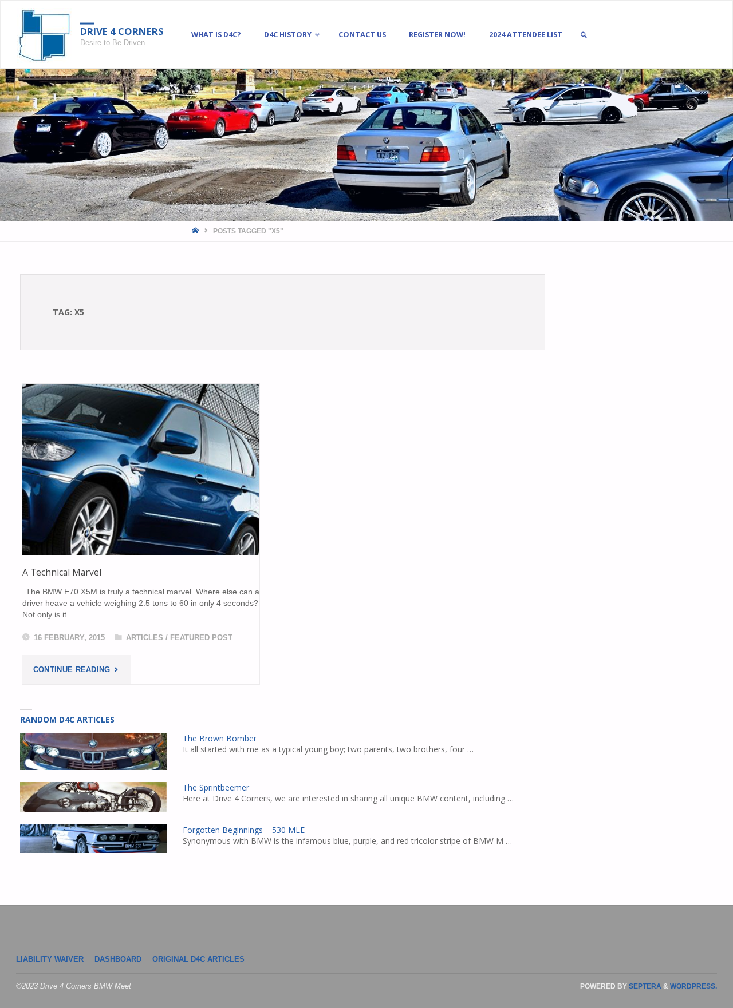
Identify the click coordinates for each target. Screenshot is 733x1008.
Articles (144, 638)
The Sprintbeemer (216, 787)
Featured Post (201, 638)
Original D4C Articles (198, 959)
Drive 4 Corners (122, 31)
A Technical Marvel (61, 572)
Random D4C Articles (67, 719)
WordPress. (693, 986)
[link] (583, 35)
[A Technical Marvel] (140, 469)
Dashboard (117, 959)
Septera (644, 986)
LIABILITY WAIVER (50, 959)
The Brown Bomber (220, 738)
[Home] (196, 231)
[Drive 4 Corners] (44, 34)
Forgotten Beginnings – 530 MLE (244, 829)
